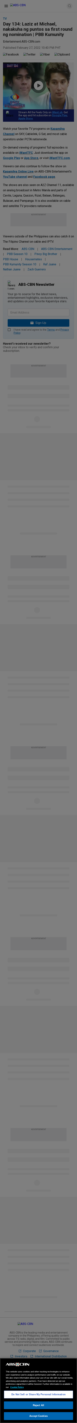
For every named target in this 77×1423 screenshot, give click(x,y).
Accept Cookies (38, 1416)
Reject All (38, 1405)
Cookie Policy (17, 1387)
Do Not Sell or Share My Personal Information (38, 1394)
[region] (38, 1390)
